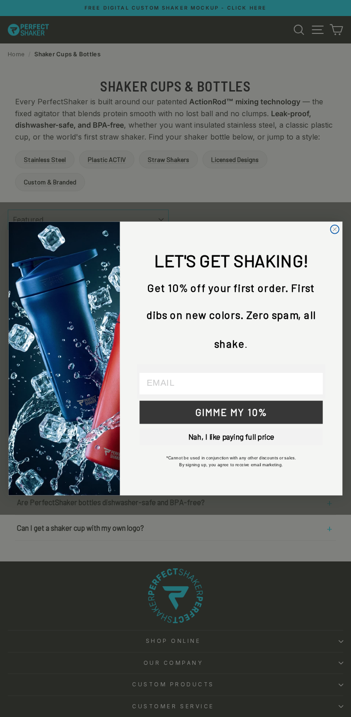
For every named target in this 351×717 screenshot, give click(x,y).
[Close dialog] (334, 229)
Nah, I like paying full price (231, 437)
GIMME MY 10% (231, 412)
